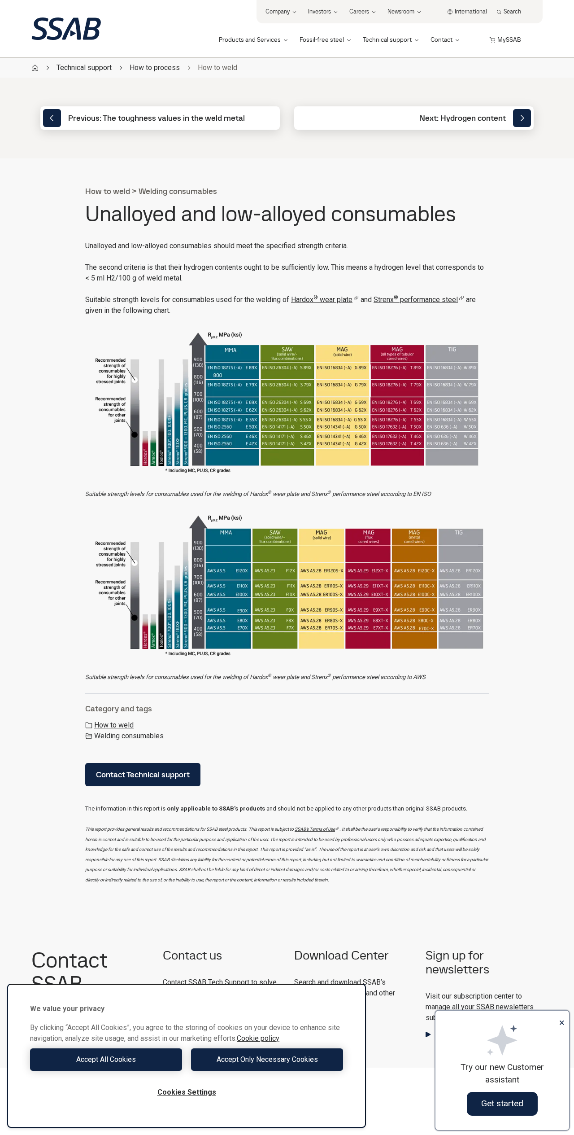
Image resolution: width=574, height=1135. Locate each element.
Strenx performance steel (416, 299)
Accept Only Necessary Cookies (267, 1059)
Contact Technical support (143, 774)
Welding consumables (129, 736)
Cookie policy (258, 1038)
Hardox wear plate (321, 299)
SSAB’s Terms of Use (315, 829)
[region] (186, 1056)
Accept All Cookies (106, 1059)
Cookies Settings (186, 1092)
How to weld (114, 725)
